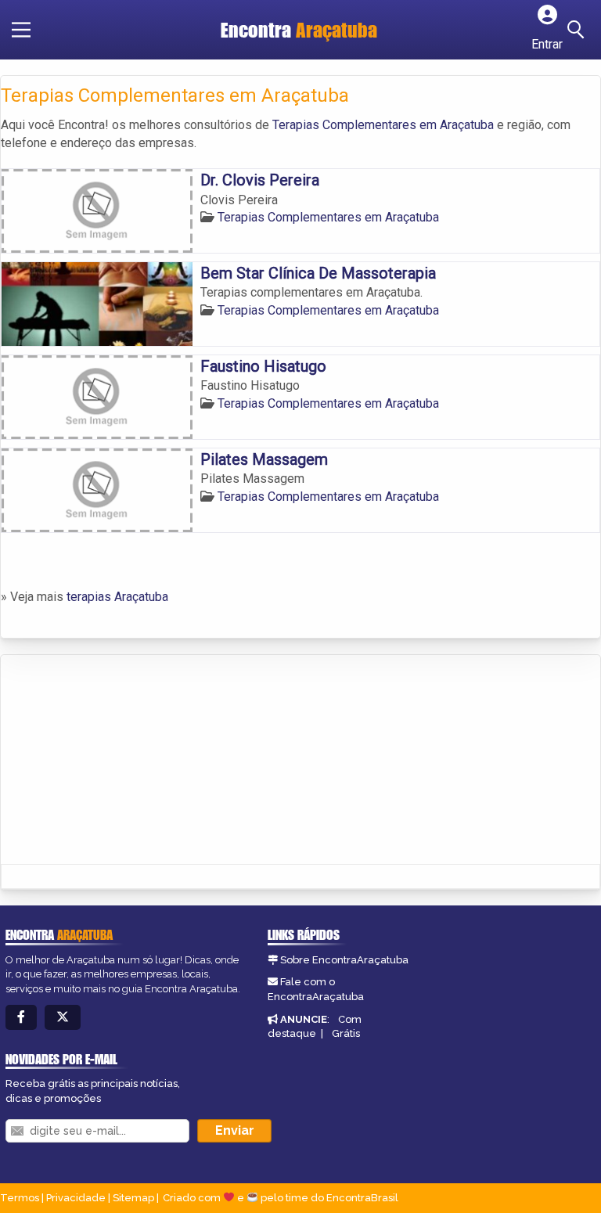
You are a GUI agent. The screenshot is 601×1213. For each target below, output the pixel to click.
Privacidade (76, 1198)
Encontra (299, 29)
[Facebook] (21, 1018)
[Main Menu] (21, 29)
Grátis (346, 1033)
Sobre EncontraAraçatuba (344, 960)
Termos (19, 1198)
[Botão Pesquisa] (578, 29)
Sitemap (133, 1198)
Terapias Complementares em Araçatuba (383, 124)
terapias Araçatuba (117, 596)
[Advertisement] (118, 760)
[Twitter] (63, 1018)
